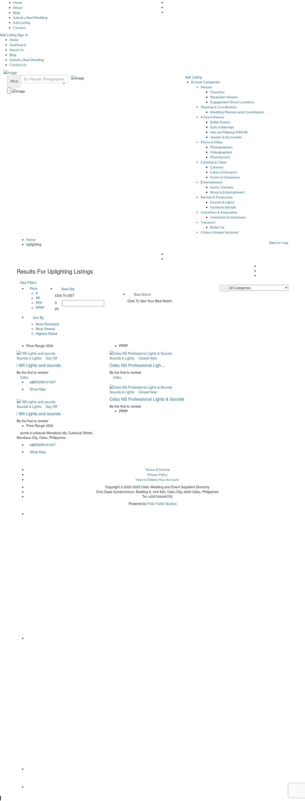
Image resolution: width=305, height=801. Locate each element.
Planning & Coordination (219, 107)
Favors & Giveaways (225, 177)
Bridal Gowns (220, 122)
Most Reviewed (47, 324)
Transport (208, 222)
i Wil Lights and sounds (39, 365)
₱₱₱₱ (40, 307)
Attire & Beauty (212, 117)
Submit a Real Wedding (30, 18)
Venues (206, 87)
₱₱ (38, 298)
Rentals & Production (217, 197)
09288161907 (45, 382)
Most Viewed (45, 328)
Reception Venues (224, 97)
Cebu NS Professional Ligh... (137, 365)
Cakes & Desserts (223, 172)
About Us (17, 50)
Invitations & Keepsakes (219, 212)
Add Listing (21, 23)
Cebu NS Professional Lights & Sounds (147, 399)
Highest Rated (46, 333)
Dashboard (18, 45)
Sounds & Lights (222, 202)
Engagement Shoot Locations (232, 102)
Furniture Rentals (223, 207)
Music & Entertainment (227, 192)
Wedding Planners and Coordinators (237, 112)
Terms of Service (157, 470)
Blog (16, 12)
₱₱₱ (39, 302)
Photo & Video (212, 142)
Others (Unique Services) (219, 232)
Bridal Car (217, 227)
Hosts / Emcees (222, 187)
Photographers (221, 147)
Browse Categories (205, 82)
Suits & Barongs (222, 127)
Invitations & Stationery (228, 217)
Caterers (217, 167)
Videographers (221, 152)
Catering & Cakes (214, 162)
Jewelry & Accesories (226, 137)
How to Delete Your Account (157, 480)
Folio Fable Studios (162, 503)
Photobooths (220, 157)
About (18, 7)
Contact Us (18, 65)
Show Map (37, 389)
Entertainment (212, 182)
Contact (19, 28)
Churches (217, 92)
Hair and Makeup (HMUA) (229, 132)
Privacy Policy (157, 475)
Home (17, 2)
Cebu (24, 377)
